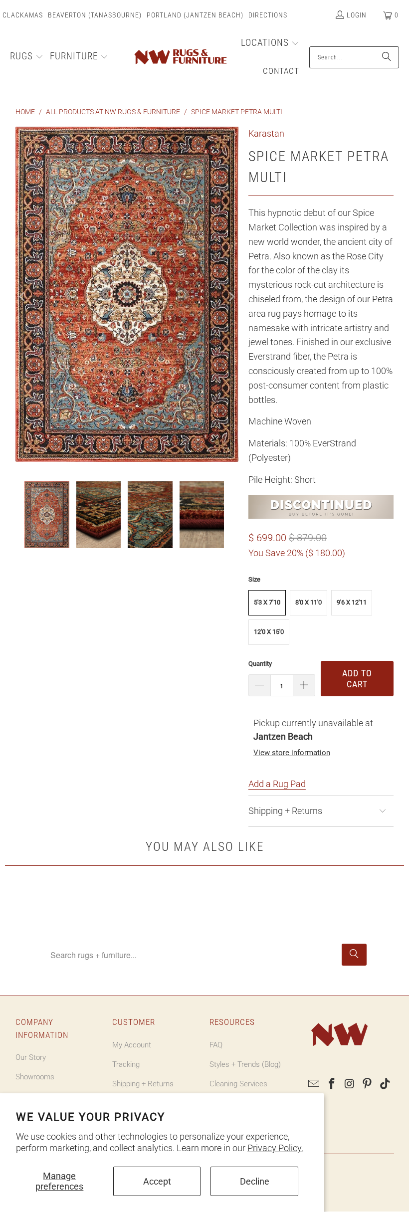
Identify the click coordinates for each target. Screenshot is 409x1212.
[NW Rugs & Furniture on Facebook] (331, 1084)
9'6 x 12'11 (352, 602)
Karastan (266, 133)
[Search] (386, 57)
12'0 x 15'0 (269, 631)
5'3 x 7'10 (267, 602)
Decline (254, 1181)
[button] (26, 57)
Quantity (260, 663)
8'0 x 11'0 (308, 602)
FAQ (215, 1044)
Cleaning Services (238, 1083)
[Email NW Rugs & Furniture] (314, 1084)
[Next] (231, 296)
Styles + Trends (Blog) (245, 1064)
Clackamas (22, 15)
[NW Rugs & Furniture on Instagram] (349, 1084)
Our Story (30, 1057)
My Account (131, 1044)
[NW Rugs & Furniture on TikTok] (385, 1084)
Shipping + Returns (143, 1083)
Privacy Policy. (275, 1148)
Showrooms (34, 1076)
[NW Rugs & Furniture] (180, 57)
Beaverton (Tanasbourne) (95, 15)
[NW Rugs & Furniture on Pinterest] (367, 1084)
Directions (267, 15)
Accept (157, 1181)
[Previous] (23, 296)
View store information (291, 752)
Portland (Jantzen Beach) (195, 15)
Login (357, 15)
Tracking (126, 1064)
